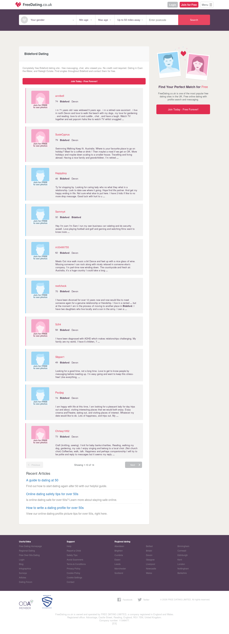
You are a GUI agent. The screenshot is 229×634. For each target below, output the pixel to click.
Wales (149, 572)
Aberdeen (119, 546)
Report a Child (74, 550)
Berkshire (182, 572)
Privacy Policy (73, 568)
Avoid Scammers (75, 559)
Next (132, 464)
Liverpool (150, 563)
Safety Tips (72, 555)
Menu (205, 4)
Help (69, 546)
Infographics (25, 568)
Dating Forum (25, 581)
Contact (70, 581)
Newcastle (151, 568)
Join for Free (189, 4)
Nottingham (183, 568)
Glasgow (150, 559)
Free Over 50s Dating (29, 555)
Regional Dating (27, 550)
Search (194, 19)
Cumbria (118, 555)
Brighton (118, 550)
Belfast (149, 546)
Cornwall (181, 550)
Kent (179, 559)
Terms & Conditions (76, 563)
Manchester (120, 568)
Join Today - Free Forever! (84, 81)
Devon (149, 555)
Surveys (23, 572)
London (181, 563)
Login (172, 4)
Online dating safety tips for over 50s (52, 494)
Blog (21, 563)
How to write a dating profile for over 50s (55, 507)
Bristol (149, 550)
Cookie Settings (74, 577)
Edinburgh (182, 555)
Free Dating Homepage (30, 546)
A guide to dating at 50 (42, 480)
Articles (22, 577)
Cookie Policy (73, 572)
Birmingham (183, 546)
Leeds (117, 563)
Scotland (118, 572)
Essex (117, 559)
